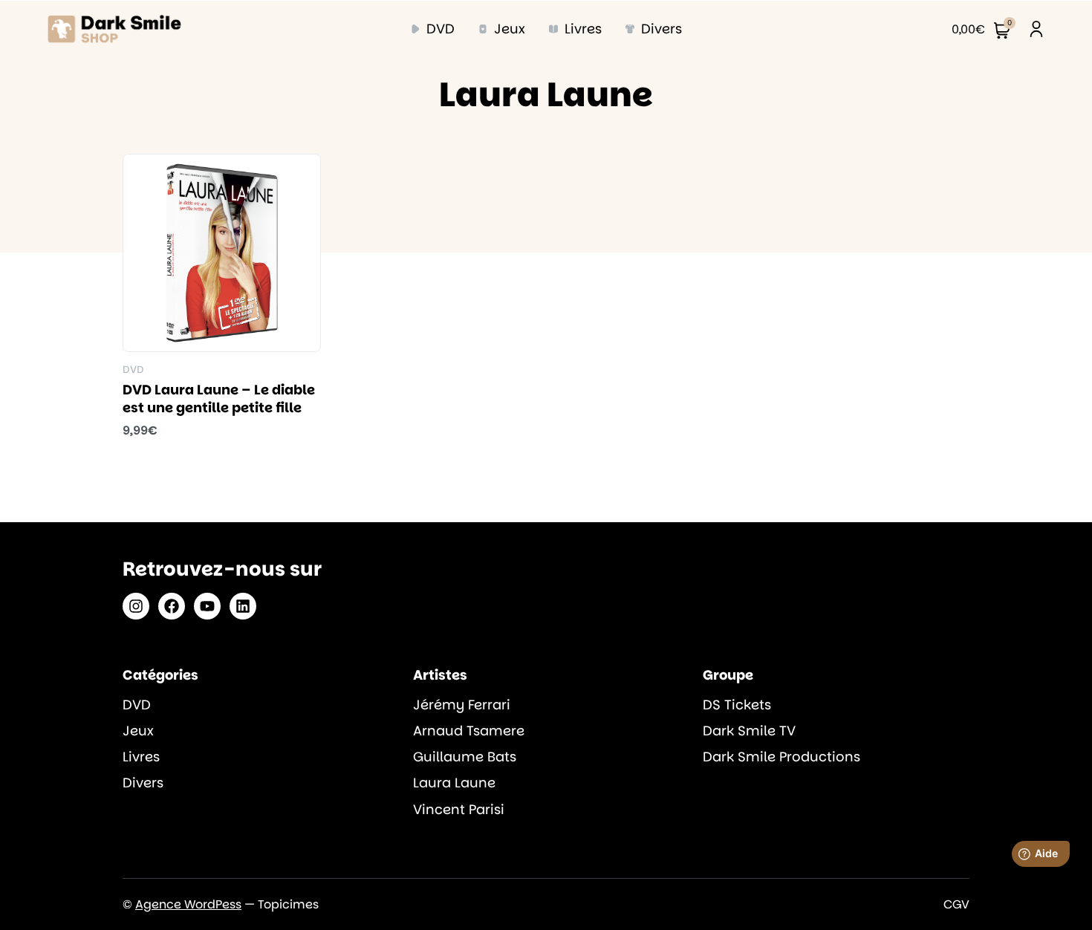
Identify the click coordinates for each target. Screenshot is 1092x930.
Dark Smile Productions (781, 756)
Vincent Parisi (458, 809)
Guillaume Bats (464, 756)
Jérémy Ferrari (461, 704)
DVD (137, 704)
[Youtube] (207, 606)
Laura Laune (454, 782)
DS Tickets (737, 704)
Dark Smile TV (749, 730)
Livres (141, 756)
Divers (143, 782)
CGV (956, 904)
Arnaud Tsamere (468, 730)
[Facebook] (171, 606)
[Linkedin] (243, 606)
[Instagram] (136, 606)
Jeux (138, 730)
